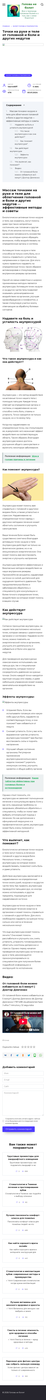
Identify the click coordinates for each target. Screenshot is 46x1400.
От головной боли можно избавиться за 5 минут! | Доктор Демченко (27, 175)
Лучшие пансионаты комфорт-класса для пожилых (23, 1216)
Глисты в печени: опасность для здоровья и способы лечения (23, 1333)
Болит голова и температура (18, 75)
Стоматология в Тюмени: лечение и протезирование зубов (23, 1187)
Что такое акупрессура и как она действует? (25, 134)
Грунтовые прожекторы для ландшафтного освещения (23, 1157)
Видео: (18, 168)
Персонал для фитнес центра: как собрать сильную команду (23, 1362)
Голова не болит (29, 5)
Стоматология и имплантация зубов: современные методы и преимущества (23, 1274)
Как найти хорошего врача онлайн (23, 1244)
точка (6, 1040)
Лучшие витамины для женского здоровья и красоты (23, 1303)
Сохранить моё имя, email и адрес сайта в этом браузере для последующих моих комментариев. (22, 1121)
